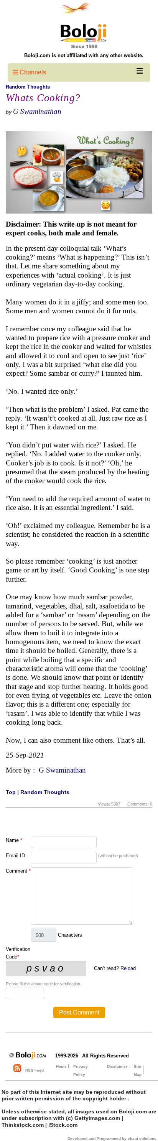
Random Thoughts (28, 87)
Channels (32, 72)
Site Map (138, 1070)
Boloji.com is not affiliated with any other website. (83, 55)
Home (61, 1066)
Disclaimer (117, 1066)
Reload (128, 968)
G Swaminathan (37, 111)
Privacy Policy (80, 1070)
